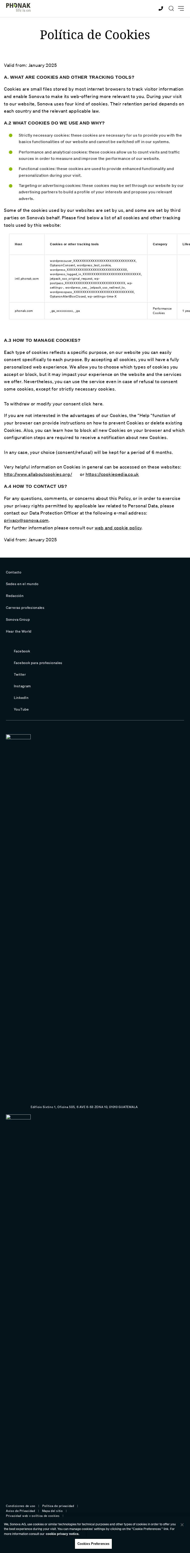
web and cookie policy (118, 527)
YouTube (21, 709)
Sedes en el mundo (22, 584)
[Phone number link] (162, 8)
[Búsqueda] (171, 8)
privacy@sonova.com (26, 520)
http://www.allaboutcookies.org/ (38, 474)
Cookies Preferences (93, 1544)
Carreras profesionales (25, 607)
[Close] (182, 1524)
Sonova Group (18, 619)
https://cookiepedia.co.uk (112, 474)
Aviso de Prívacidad (20, 1511)
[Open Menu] (181, 8)
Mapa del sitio (52, 1511)
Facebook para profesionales (38, 663)
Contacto (14, 572)
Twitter (20, 674)
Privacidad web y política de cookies (33, 1516)
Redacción (15, 595)
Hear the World (18, 631)
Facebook (22, 651)
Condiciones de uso (20, 1506)
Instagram (22, 686)
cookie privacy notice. (62, 1534)
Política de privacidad (58, 1506)
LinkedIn (21, 697)
